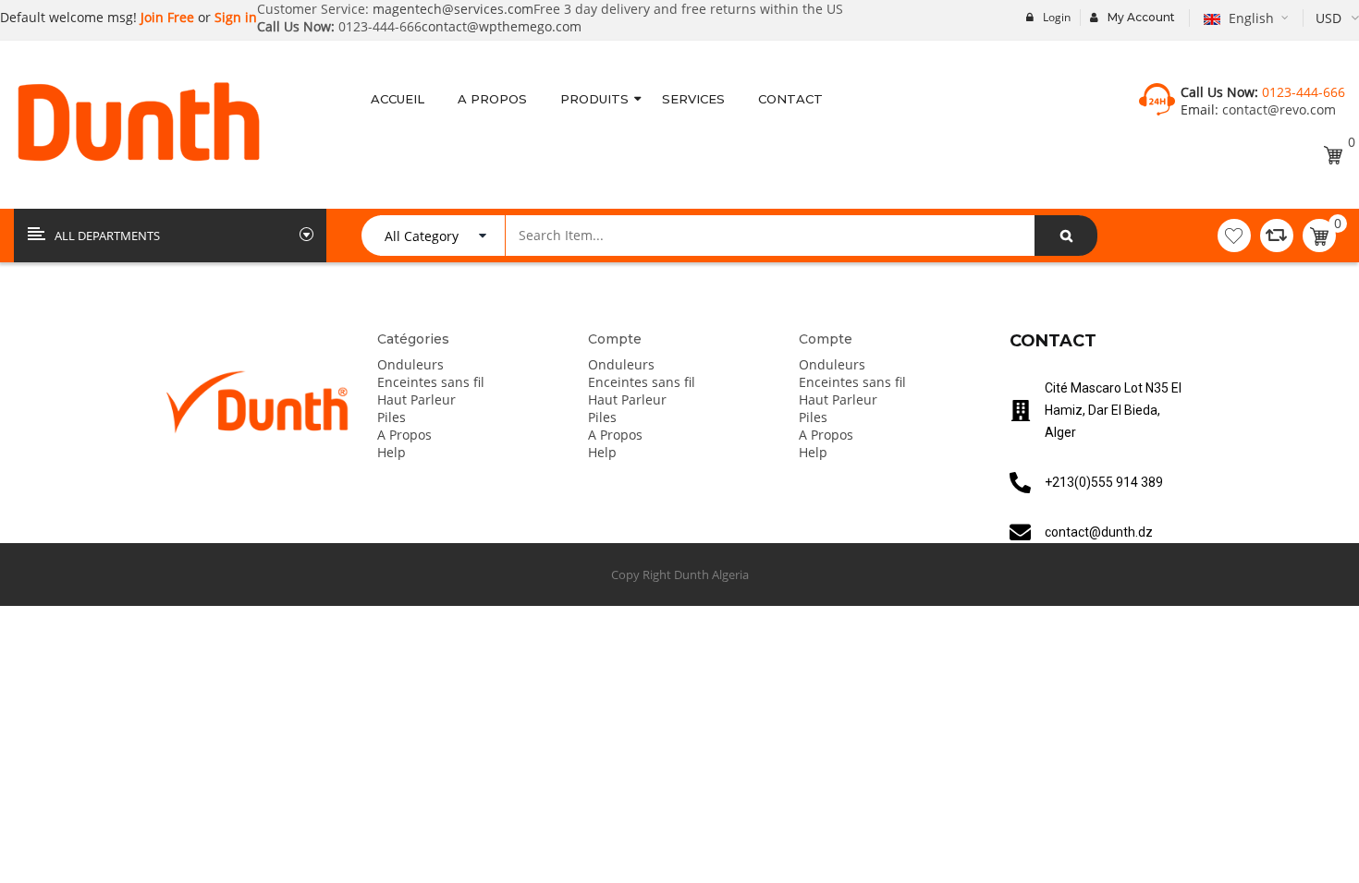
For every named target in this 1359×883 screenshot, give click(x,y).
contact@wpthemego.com (502, 26)
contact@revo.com (1277, 109)
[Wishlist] (1234, 235)
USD (1328, 18)
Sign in (235, 17)
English (1251, 18)
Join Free (165, 17)
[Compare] (1276, 235)
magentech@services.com (453, 9)
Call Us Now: (296, 26)
